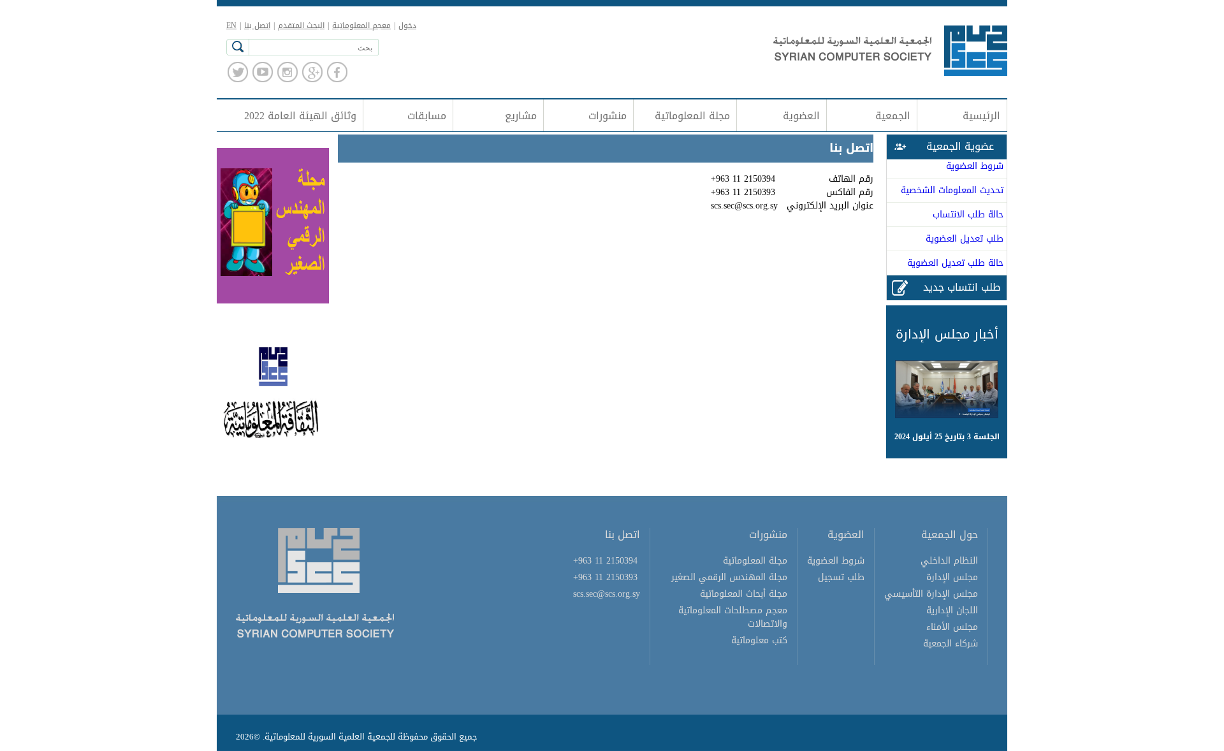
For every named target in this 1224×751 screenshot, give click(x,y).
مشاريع (521, 116)
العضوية (801, 116)
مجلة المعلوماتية (692, 116)
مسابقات (426, 116)
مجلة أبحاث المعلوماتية (743, 593)
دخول (407, 25)
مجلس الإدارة (952, 577)
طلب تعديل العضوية (964, 238)
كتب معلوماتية (759, 640)
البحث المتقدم (301, 25)
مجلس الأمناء (952, 627)
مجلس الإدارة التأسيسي (931, 593)
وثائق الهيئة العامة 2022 (300, 116)
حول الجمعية (949, 534)
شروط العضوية (974, 166)
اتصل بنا (257, 25)
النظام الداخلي (949, 560)
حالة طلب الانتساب (968, 214)
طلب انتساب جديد (961, 287)
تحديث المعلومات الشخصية (952, 190)
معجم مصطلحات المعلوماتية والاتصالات (732, 617)
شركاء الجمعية (950, 643)
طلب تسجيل (841, 577)
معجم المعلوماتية (361, 25)
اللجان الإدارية (952, 610)
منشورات (607, 116)
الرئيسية (981, 116)
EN (231, 25)
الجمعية (892, 116)
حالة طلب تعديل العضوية (955, 263)
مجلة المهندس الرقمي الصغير (729, 577)
